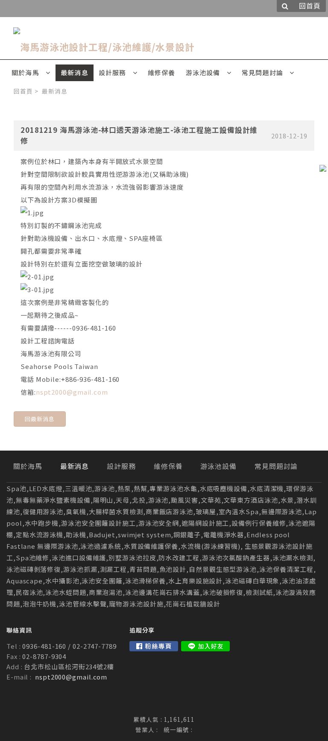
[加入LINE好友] (205, 646)
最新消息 (54, 91)
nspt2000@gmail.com (72, 391)
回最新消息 (40, 419)
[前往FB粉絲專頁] (153, 646)
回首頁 (23, 91)
